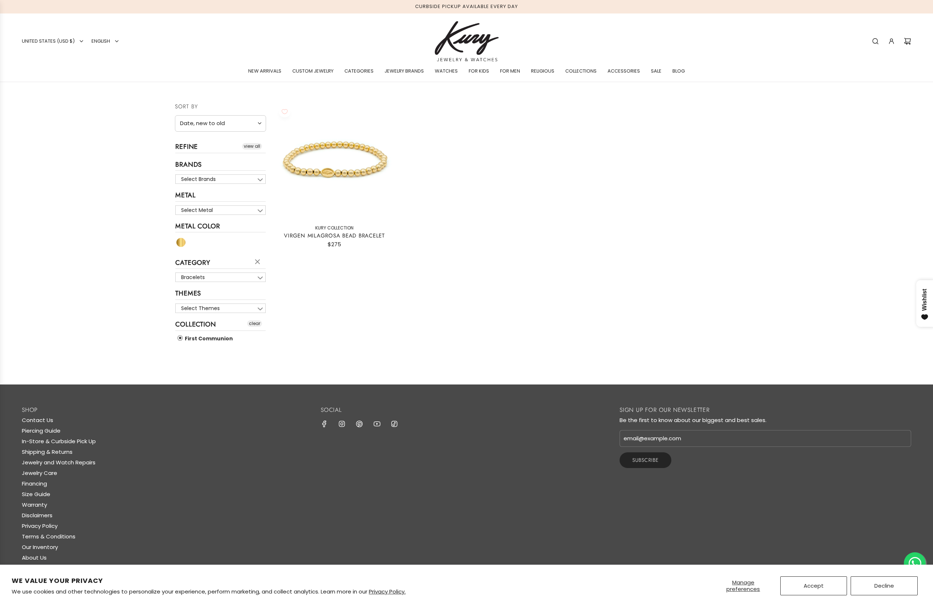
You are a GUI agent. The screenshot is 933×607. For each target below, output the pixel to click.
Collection (195, 324)
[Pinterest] (359, 424)
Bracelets (193, 277)
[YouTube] (377, 424)
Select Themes (200, 308)
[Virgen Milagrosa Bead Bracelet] (334, 161)
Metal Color (197, 226)
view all (252, 146)
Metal (185, 195)
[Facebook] (324, 424)
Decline (884, 585)
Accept (814, 585)
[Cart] (907, 41)
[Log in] (891, 41)
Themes (188, 293)
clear (258, 262)
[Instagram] (342, 424)
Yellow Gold (181, 242)
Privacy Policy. (387, 591)
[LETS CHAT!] (915, 563)
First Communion (208, 338)
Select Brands (198, 179)
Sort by (186, 106)
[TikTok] (394, 424)
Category (192, 262)
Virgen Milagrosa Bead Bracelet (334, 236)
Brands (188, 164)
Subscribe (645, 460)
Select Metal (197, 210)
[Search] (875, 41)
